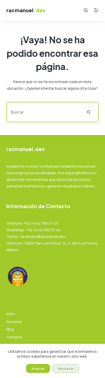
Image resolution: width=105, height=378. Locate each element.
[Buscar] (86, 10)
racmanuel (26, 10)
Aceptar (38, 368)
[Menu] (96, 10)
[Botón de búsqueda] (88, 112)
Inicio (10, 314)
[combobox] (43, 112)
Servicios (14, 321)
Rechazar (66, 368)
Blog (10, 329)
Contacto (14, 337)
